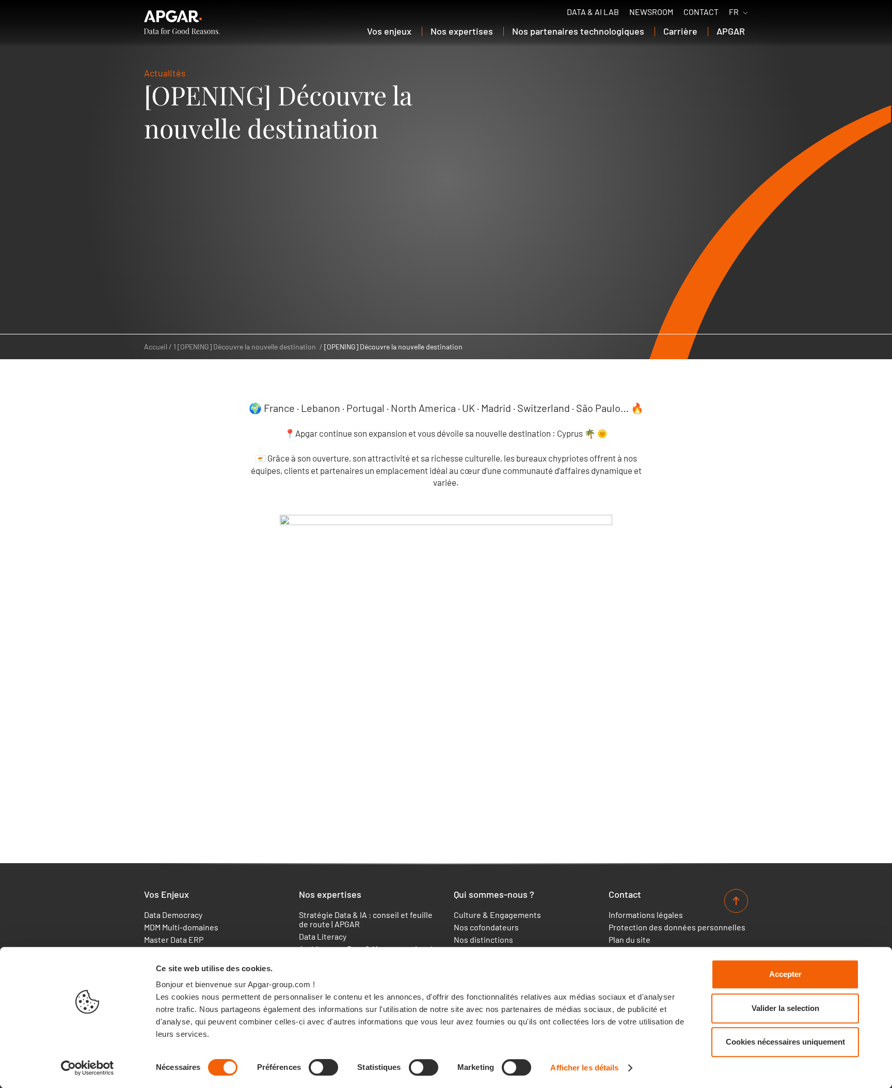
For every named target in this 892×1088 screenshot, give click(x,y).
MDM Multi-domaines (181, 927)
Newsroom (651, 12)
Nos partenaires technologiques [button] (578, 31)
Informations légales (646, 915)
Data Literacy (322, 936)
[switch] (323, 1067)
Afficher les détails (584, 1067)
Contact (701, 12)
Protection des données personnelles (677, 927)
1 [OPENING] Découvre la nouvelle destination (244, 346)
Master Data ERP (173, 939)
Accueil (155, 346)
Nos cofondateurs (486, 927)
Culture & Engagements (497, 915)
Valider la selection (785, 1008)
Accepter (785, 974)
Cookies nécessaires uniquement (785, 1041)
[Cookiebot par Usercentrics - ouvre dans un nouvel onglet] (87, 1068)
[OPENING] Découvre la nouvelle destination (393, 346)
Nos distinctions (483, 939)
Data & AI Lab (593, 12)
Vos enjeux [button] (389, 31)
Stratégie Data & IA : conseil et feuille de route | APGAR (366, 919)
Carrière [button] (680, 31)
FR (734, 12)
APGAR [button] (730, 31)
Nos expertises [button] (462, 31)
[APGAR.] (182, 22)
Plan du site (629, 939)
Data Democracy (173, 915)
